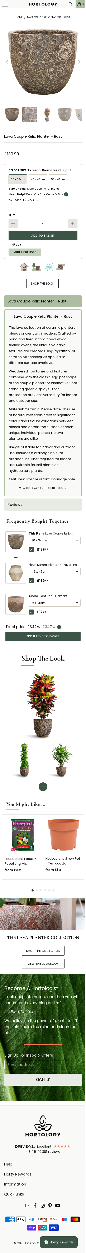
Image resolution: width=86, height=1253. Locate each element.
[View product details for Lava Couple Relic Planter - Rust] (15, 541)
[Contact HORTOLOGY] (28, 1206)
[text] (43, 627)
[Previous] (7, 62)
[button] (55, 540)
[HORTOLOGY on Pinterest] (50, 1206)
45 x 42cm (38, 179)
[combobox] (55, 540)
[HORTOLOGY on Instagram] (43, 1206)
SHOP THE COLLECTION (43, 950)
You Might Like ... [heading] (25, 804)
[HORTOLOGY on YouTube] (58, 1206)
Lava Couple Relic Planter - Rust (50, 534)
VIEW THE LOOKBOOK (43, 963)
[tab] (43, 301)
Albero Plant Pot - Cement (48, 596)
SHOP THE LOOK (42, 283)
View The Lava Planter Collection (41, 488)
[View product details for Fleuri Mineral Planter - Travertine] (15, 573)
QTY (12, 215)
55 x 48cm (58, 179)
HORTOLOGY (34, 1243)
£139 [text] (42, 549)
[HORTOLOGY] (41, 4)
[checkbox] (31, 549)
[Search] (67, 4)
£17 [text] (41, 612)
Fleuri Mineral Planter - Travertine (53, 565)
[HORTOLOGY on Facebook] (35, 1206)
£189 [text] (42, 580)
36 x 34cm (18, 179)
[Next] (78, 62)
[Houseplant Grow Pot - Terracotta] (63, 835)
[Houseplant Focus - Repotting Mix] (22, 835)
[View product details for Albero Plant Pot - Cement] (15, 604)
